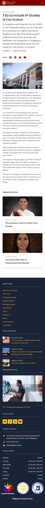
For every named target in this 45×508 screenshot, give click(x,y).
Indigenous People (19, 51)
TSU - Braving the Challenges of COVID (17, 407)
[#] (20, 421)
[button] (42, 3)
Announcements (8, 321)
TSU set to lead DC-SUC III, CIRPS (23, 363)
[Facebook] (10, 421)
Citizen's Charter (8, 301)
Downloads (7, 325)
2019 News (6, 51)
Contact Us (7, 315)
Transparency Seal (9, 297)
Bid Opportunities (9, 304)
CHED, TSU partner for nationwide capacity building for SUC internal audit (26, 353)
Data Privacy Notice (10, 290)
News (5, 318)
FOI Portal (6, 294)
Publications (7, 308)
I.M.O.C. (5, 311)
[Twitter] (5, 421)
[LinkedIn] (15, 421)
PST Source (22, 501)
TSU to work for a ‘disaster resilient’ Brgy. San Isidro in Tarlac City (26, 341)
